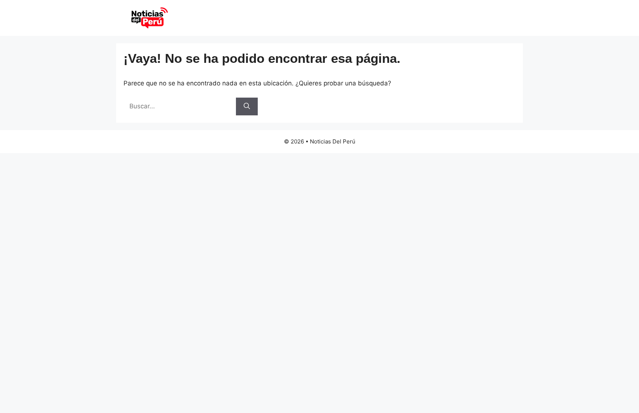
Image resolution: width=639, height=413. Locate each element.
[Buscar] (247, 106)
